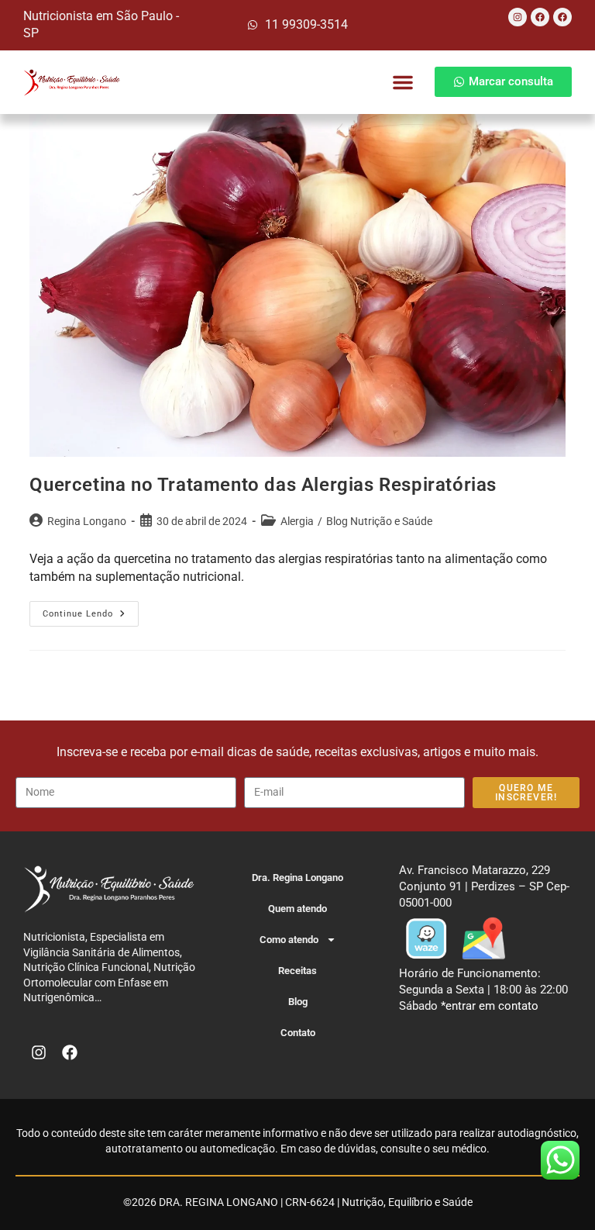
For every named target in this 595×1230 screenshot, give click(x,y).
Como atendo (289, 939)
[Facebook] (540, 17)
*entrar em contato (489, 1006)
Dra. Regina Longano (297, 877)
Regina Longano (86, 521)
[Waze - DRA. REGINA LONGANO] (426, 938)
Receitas (297, 970)
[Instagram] (517, 17)
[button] (403, 82)
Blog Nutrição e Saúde (379, 521)
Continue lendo (91, 610)
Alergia (297, 521)
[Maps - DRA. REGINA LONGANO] (483, 938)
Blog (298, 1001)
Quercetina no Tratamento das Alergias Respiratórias (263, 485)
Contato (297, 1032)
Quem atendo (297, 908)
